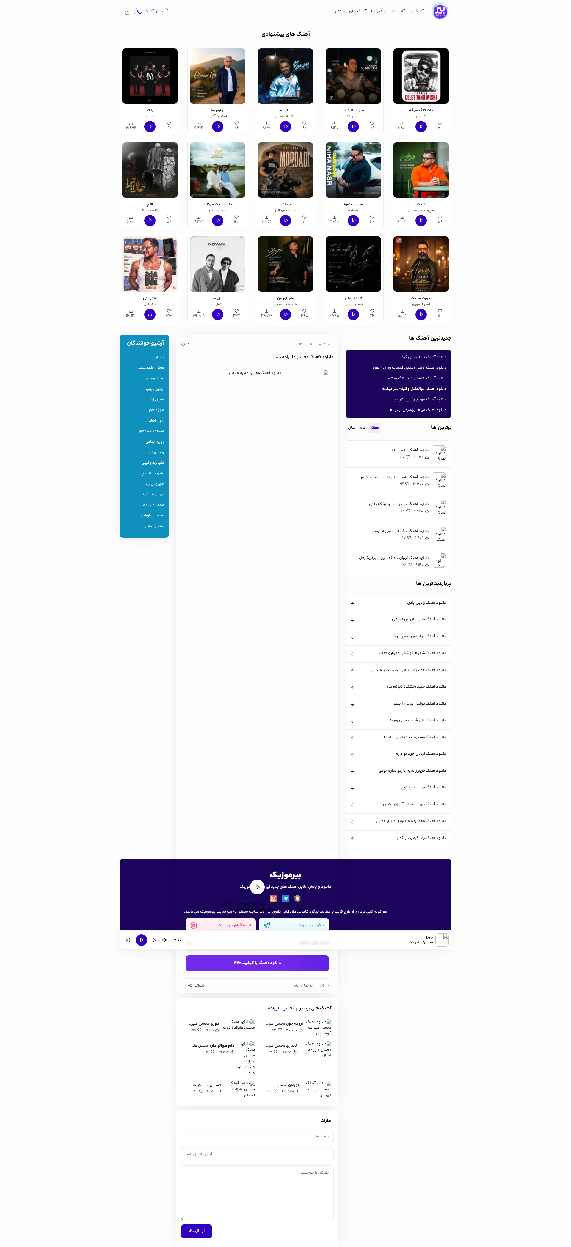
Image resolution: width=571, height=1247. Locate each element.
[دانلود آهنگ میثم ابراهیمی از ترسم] (285, 76)
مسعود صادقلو (151, 431)
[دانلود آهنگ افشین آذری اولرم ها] (217, 76)
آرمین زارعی (155, 389)
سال (351, 428)
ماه (362, 428)
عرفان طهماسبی (151, 368)
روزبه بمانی (155, 442)
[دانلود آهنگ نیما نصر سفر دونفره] (353, 170)
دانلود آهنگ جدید (279, 904)
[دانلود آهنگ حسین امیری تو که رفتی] (353, 264)
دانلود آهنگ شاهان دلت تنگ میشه (417, 378)
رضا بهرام (156, 452)
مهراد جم (156, 410)
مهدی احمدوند (152, 494)
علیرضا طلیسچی (151, 473)
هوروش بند (154, 484)
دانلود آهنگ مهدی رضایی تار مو (420, 399)
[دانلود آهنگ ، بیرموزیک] (440, 11)
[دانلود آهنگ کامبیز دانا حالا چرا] (150, 170)
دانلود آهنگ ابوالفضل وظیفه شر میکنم (414, 389)
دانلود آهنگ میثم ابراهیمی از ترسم (418, 410)
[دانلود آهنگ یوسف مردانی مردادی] (285, 170)
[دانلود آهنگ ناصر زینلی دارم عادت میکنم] (217, 170)
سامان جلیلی (153, 526)
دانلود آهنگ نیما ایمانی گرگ (423, 357)
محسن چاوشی (152, 515)
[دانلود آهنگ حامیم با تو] (150, 76)
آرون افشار (155, 421)
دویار (160, 357)
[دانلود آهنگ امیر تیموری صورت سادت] (421, 264)
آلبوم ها (397, 11)
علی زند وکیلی (153, 463)
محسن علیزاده (281, 1008)
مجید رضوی (155, 378)
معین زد (157, 399)
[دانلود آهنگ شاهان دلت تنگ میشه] (421, 76)
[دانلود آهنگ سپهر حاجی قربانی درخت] (421, 170)
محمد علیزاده (153, 505)
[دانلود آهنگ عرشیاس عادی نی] (150, 264)
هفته (374, 428)
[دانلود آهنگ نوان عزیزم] (217, 264)
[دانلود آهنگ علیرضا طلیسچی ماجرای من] (285, 264)
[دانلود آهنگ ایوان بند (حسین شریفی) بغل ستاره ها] (353, 76)
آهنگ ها (416, 11)
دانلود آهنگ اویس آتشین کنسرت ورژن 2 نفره (410, 368)
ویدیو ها (378, 11)
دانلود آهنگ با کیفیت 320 (257, 963)
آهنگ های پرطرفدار (350, 11)
